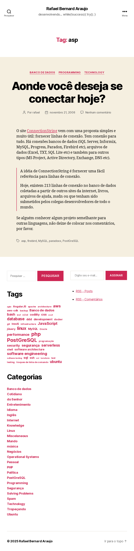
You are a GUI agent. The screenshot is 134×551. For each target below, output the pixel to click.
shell (10, 349)
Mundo (12, 441)
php (36, 334)
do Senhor (15, 399)
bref (19, 315)
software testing (14, 358)
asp (23, 241)
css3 (50, 315)
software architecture (29, 349)
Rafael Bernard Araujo (67, 9)
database (16, 318)
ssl (37, 358)
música (12, 446)
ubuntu (56, 361)
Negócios (14, 451)
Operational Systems (23, 457)
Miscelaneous (17, 436)
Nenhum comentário (98, 112)
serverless (50, 345)
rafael (36, 112)
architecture (44, 306)
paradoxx (55, 241)
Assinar (116, 275)
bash (11, 314)
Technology (94, 72)
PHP (10, 467)
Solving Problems (20, 493)
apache (32, 306)
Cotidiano (14, 394)
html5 (15, 324)
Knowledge (15, 425)
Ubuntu (12, 514)
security (13, 345)
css (43, 314)
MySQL (43, 241)
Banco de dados (42, 72)
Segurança (15, 488)
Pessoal (13, 462)
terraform (45, 358)
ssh (32, 357)
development (43, 319)
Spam (11, 498)
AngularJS (19, 306)
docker (58, 319)
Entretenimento (19, 404)
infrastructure (28, 324)
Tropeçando (16, 509)
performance (18, 334)
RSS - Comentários (89, 299)
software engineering (27, 353)
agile (9, 307)
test (53, 358)
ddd (29, 319)
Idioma (12, 410)
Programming (70, 72)
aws (57, 306)
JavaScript (47, 323)
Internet (13, 420)
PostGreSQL (71, 241)
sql (26, 357)
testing (11, 362)
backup (24, 310)
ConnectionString (42, 131)
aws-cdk (12, 310)
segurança (31, 345)
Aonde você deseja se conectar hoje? (67, 92)
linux (21, 328)
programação (46, 341)
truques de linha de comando (32, 362)
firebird (32, 241)
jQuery (11, 329)
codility (35, 314)
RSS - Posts (84, 291)
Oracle (43, 329)
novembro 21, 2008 (62, 112)
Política (12, 472)
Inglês (11, 415)
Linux (11, 431)
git (8, 324)
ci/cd (25, 314)
